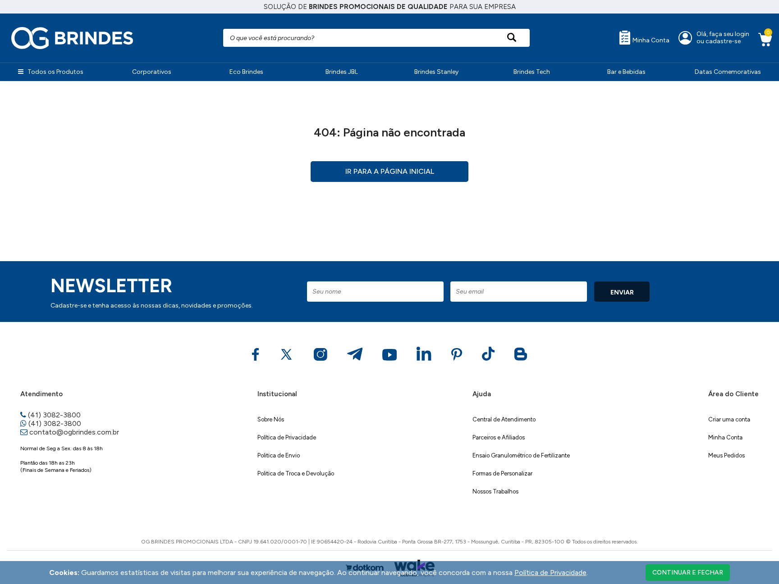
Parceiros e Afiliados (498, 437)
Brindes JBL (341, 72)
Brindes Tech (531, 72)
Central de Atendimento (504, 419)
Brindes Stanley (436, 72)
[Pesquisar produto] (512, 37)
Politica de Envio (278, 455)
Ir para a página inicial (389, 171)
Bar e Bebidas (626, 72)
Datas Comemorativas (728, 72)
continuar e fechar (687, 572)
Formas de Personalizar (502, 473)
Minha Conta (650, 40)
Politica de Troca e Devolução (295, 473)
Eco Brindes (246, 72)
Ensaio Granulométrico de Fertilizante (521, 455)
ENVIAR (622, 292)
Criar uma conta (729, 419)
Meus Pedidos (726, 455)
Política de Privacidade (286, 437)
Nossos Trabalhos (495, 491)
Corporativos (151, 72)
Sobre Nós (270, 419)
